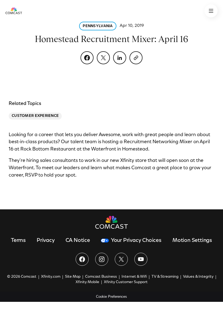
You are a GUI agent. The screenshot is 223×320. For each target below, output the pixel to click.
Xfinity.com (50, 277)
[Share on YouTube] (140, 259)
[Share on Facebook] (87, 57)
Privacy (46, 240)
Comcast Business (101, 277)
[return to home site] (13, 11)
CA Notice (78, 240)
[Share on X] (103, 57)
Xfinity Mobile (87, 282)
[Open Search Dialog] (211, 10)
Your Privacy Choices (136, 240)
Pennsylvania (98, 26)
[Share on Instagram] (101, 259)
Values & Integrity (198, 277)
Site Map (72, 277)
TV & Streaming (164, 277)
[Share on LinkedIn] (119, 57)
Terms (18, 240)
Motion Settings (192, 240)
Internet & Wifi (134, 277)
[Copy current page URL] (136, 57)
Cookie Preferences (111, 297)
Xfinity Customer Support (126, 282)
